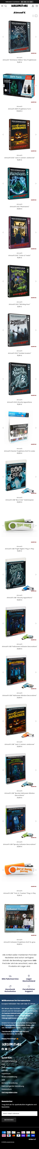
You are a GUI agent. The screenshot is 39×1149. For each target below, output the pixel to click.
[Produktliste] (36, 16)
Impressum (6, 1074)
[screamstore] (19, 6)
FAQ (3, 1064)
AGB (3, 1080)
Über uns (5, 1067)
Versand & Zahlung (9, 1061)
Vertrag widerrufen (9, 1092)
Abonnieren (9, 1120)
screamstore (10, 1142)
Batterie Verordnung (10, 1083)
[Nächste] (35, 36)
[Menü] (2, 6)
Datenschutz (7, 1089)
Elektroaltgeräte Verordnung (13, 1086)
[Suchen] (6, 6)
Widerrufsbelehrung (9, 1077)
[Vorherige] (3, 36)
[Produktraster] (33, 16)
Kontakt (5, 1070)
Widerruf (32, 1139)
